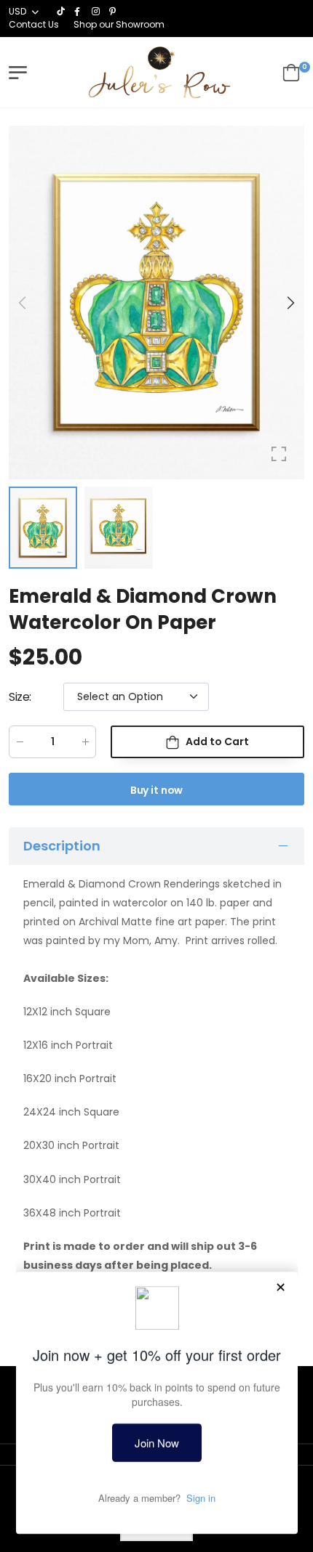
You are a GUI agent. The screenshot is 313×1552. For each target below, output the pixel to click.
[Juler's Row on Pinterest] (114, 11)
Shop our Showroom (119, 24)
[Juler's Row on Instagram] (97, 11)
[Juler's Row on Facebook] (79, 11)
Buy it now (156, 790)
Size (20, 696)
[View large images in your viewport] (278, 453)
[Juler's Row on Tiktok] (62, 11)
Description (61, 846)
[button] (289, 303)
